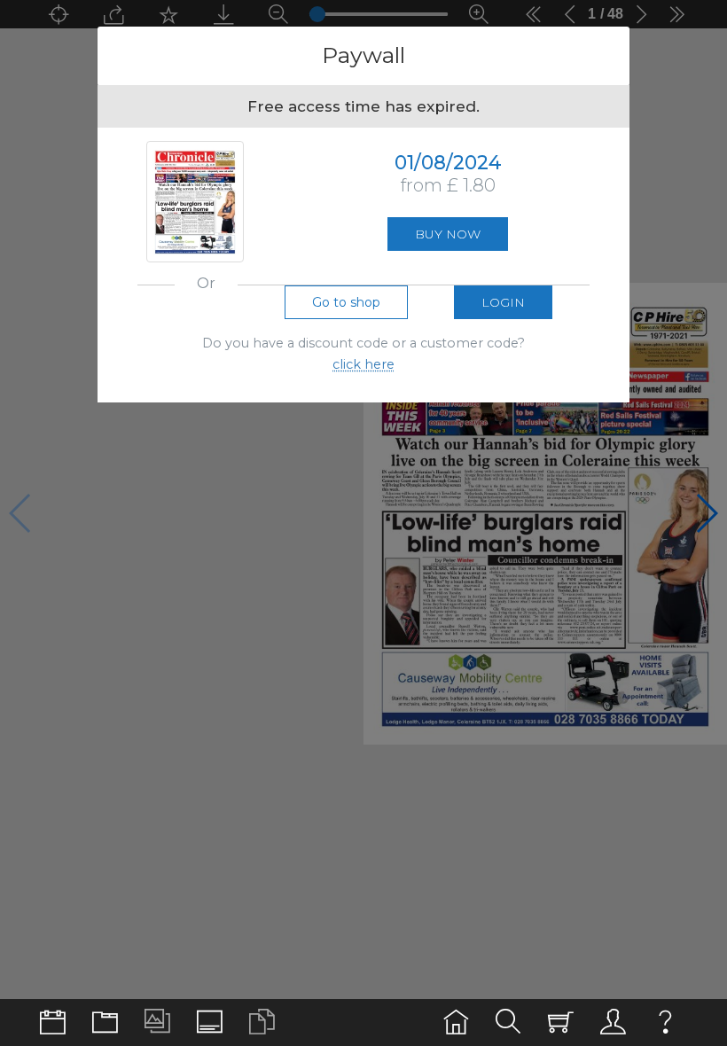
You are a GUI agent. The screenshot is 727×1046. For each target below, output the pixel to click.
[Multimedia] (157, 1022)
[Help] (665, 1022)
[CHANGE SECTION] (52, 1022)
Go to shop (346, 302)
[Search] (508, 1022)
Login (503, 302)
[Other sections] (105, 1022)
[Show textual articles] (262, 1022)
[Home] (456, 1022)
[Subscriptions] (560, 1022)
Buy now (448, 234)
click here (363, 364)
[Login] (613, 1022)
